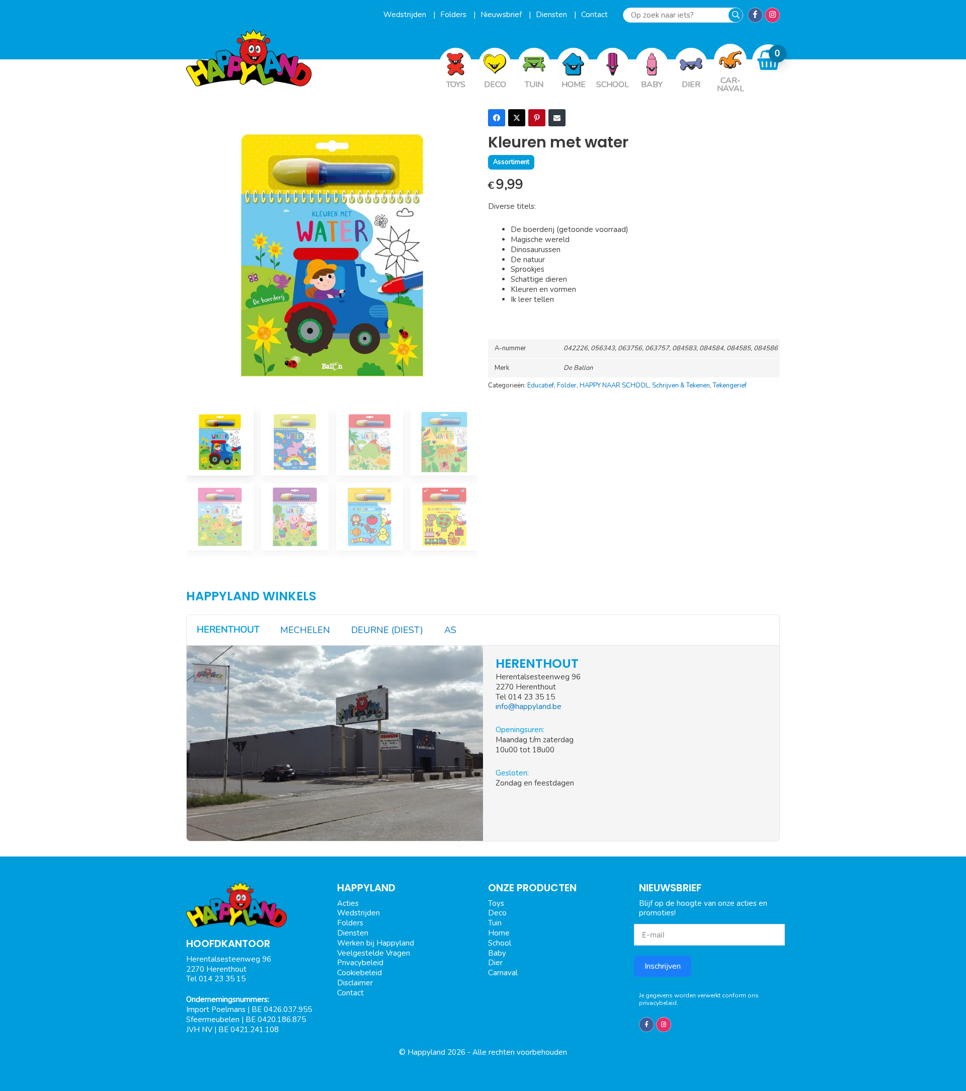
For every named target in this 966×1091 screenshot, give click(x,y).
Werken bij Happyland (375, 943)
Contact (594, 15)
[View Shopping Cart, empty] (768, 60)
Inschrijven (663, 966)
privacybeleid (658, 1003)
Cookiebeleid (359, 973)
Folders (454, 15)
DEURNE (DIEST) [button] (387, 630)
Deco (497, 913)
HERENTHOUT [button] (228, 630)
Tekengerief (730, 385)
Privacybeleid (360, 963)
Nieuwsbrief (502, 15)
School (499, 943)
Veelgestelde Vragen (373, 953)
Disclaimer (355, 983)
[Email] (557, 117)
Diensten (552, 15)
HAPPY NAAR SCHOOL (614, 385)
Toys (496, 903)
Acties (348, 903)
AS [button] (450, 630)
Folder (567, 385)
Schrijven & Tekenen (681, 385)
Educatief (540, 385)
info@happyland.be (528, 707)
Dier (495, 963)
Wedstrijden (405, 15)
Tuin (495, 923)
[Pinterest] (536, 117)
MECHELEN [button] (305, 630)
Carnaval (503, 973)
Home (499, 933)
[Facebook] (496, 117)
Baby (497, 953)
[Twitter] (516, 117)
